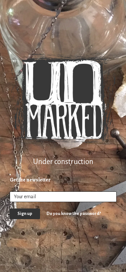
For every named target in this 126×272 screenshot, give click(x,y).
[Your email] (63, 196)
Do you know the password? (74, 213)
